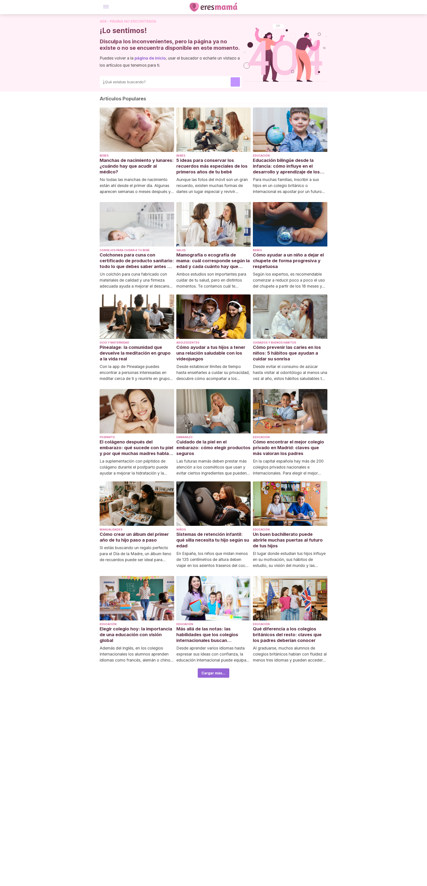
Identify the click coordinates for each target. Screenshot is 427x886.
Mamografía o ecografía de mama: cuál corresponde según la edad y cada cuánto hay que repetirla (213, 260)
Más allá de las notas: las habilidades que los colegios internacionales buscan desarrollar (207, 634)
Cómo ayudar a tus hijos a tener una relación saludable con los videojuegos (210, 353)
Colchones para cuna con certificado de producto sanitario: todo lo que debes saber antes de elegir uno (137, 260)
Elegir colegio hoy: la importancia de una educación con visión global (136, 634)
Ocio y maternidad (114, 342)
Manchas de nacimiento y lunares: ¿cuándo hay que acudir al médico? (137, 166)
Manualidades (111, 529)
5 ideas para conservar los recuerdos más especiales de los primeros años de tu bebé (212, 166)
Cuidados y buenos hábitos (274, 342)
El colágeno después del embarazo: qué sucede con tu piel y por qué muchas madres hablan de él (136, 447)
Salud (181, 250)
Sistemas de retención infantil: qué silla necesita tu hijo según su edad (212, 540)
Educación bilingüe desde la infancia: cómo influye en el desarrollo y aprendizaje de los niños (286, 166)
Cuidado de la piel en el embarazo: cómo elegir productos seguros (213, 447)
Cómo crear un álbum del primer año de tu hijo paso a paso (134, 537)
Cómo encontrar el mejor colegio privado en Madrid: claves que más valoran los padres (288, 447)
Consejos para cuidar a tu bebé (125, 250)
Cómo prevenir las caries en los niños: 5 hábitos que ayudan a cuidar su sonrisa (287, 353)
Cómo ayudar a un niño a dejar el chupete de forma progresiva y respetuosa (288, 260)
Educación (261, 155)
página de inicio (150, 58)
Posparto (107, 437)
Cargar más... (213, 673)
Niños (181, 529)
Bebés (104, 155)
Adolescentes (187, 342)
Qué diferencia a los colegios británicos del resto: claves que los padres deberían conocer (287, 634)
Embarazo (184, 437)
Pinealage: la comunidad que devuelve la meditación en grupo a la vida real (135, 353)
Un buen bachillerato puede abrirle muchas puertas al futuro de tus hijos (288, 540)
